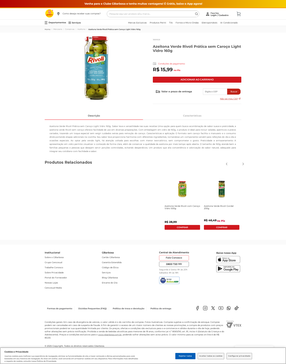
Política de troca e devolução (128, 308)
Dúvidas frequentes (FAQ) (92, 308)
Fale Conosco (174, 257)
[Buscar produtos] (196, 14)
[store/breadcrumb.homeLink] (47, 29)
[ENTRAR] (220, 14)
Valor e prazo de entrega (176, 91)
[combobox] (153, 14)
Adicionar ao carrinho (197, 79)
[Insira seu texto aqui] (228, 308)
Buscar (234, 91)
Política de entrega (160, 308)
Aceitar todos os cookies (211, 356)
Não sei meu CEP (229, 98)
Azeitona (81, 29)
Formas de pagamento (59, 308)
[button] (79, 14)
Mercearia (57, 29)
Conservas (69, 29)
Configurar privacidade (239, 356)
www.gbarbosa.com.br (110, 334)
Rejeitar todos (185, 356)
